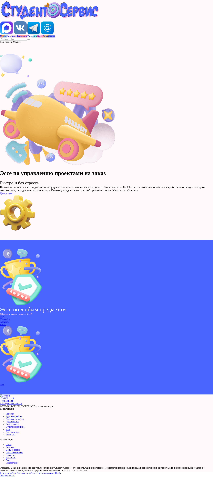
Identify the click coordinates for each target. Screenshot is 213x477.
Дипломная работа (15, 419)
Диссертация (12, 421)
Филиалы (10, 434)
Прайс (58, 473)
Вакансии (11, 457)
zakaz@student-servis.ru (11, 403)
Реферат (10, 413)
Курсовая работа (14, 416)
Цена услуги (6, 193)
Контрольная (12, 424)
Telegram (4, 322)
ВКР (8, 429)
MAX (12, 475)
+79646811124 (7, 398)
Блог (8, 460)
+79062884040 (7, 401)
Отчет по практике (15, 427)
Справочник (12, 463)
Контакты (11, 447)
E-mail (3, 324)
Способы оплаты (14, 452)
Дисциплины (12, 432)
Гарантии (10, 455)
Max (2, 316)
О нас (8, 444)
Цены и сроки (13, 450)
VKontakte (5, 319)
